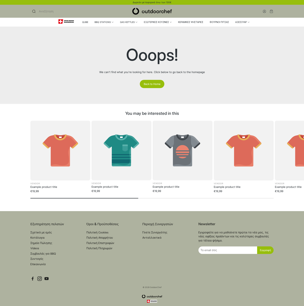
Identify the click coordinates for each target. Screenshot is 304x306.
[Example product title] (60, 150)
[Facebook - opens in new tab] (32, 278)
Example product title (43, 187)
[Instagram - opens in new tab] (39, 278)
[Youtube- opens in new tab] (46, 278)
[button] (56, 11)
